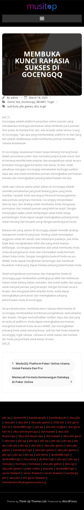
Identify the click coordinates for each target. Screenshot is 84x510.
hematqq (34, 464)
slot (36, 106)
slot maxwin (48, 431)
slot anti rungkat (55, 427)
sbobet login (46, 459)
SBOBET (41, 102)
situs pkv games (40, 422)
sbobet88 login (22, 427)
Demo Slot (14, 102)
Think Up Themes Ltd (32, 501)
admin (14, 97)
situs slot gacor (72, 436)
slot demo (42, 455)
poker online (32, 468)
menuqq (7, 464)
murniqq (20, 464)
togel (43, 106)
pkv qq (6, 418)
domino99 (19, 418)
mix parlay (29, 459)
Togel (50, 102)
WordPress (69, 501)
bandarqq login (22, 450)
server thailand (11, 473)
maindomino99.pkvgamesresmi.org (24, 482)
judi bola (13, 106)
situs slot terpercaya (25, 431)
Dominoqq (28, 102)
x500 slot (58, 422)
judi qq (38, 427)
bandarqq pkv (37, 418)
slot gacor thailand (34, 478)
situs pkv (74, 418)
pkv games (26, 106)
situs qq (70, 464)
